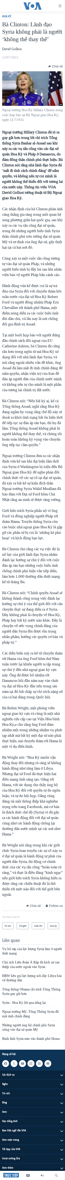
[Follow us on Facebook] (5, 1063)
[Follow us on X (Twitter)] (14, 1063)
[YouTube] (28, 1175)
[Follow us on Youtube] (22, 1063)
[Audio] (42, 1175)
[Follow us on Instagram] (30, 1063)
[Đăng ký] (47, 1063)
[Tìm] (56, 1175)
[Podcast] (39, 1063)
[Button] (55, 66)
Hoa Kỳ (6, 16)
